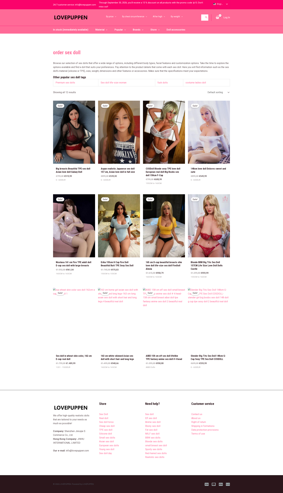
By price (109, 16)
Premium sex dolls (65, 82)
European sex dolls (109, 445)
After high (157, 16)
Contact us (196, 414)
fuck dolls (163, 82)
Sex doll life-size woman (113, 82)
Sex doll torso (106, 422)
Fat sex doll (151, 429)
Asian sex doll (106, 441)
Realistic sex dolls (154, 457)
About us (195, 418)
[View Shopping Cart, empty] (217, 17)
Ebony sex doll (152, 426)
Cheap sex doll (107, 426)
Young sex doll (106, 449)
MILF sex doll (152, 433)
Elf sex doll (151, 418)
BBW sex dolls (152, 437)
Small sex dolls (107, 437)
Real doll (103, 418)
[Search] (206, 17)
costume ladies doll (196, 82)
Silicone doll (105, 433)
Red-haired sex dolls (156, 453)
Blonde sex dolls (154, 441)
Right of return (198, 422)
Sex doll (149, 414)
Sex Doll (103, 414)
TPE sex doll (105, 429)
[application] (114, 16)
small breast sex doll (156, 445)
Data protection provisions (205, 429)
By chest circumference (133, 16)
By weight (175, 16)
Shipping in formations (202, 426)
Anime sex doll (153, 422)
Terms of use (198, 433)
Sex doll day (105, 453)
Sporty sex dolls (153, 449)
